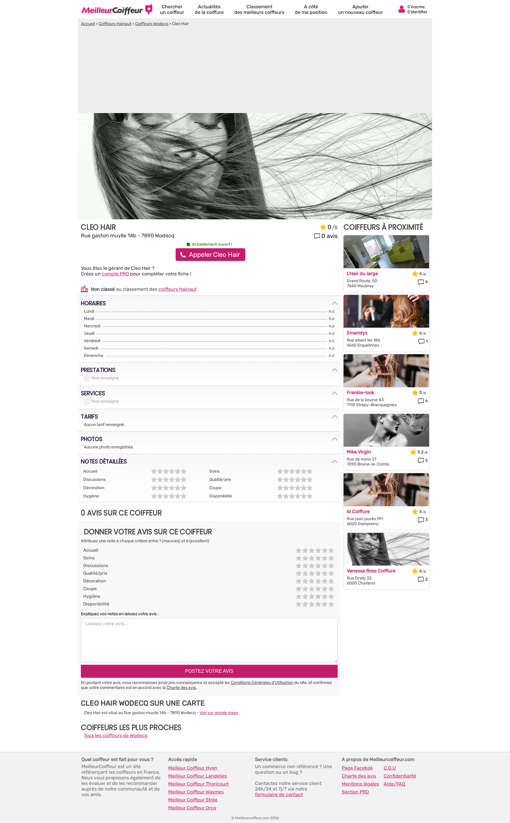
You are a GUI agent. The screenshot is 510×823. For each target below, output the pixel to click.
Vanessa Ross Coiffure (371, 571)
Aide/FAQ (394, 784)
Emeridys (357, 333)
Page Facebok (357, 768)
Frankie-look (360, 392)
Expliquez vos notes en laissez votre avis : (120, 613)
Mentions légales (360, 784)
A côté (311, 9)
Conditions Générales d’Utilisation (262, 682)
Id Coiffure (358, 511)
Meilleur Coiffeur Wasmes (196, 792)
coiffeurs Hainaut (177, 289)
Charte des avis (181, 687)
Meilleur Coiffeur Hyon (192, 768)
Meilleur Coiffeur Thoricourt (198, 784)
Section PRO (355, 792)
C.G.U (390, 768)
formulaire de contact (279, 794)
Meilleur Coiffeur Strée (193, 800)
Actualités (209, 9)
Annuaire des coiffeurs (116, 9)
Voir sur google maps (219, 712)
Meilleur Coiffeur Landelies (197, 776)
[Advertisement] (255, 70)
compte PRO (115, 274)
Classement (259, 9)
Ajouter (360, 9)
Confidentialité (400, 776)
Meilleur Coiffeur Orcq (192, 808)
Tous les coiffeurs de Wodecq (116, 735)
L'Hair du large (362, 273)
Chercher (172, 9)
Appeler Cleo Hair (214, 255)
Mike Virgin (359, 452)
